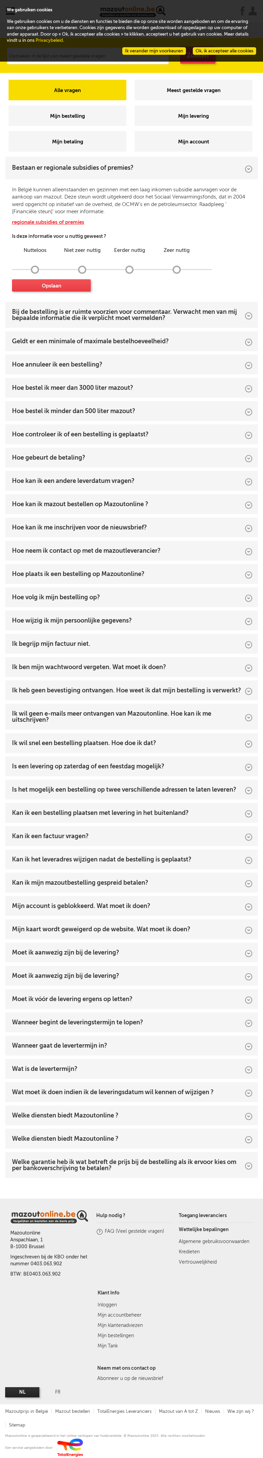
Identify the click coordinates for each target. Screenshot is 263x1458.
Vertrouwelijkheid (198, 1262)
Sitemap (17, 1425)
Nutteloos (35, 250)
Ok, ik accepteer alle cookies (224, 50)
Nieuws (212, 1411)
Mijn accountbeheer (119, 1315)
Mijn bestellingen (116, 1336)
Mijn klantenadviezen (120, 1325)
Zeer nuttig (177, 250)
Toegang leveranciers (203, 1215)
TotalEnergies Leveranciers (124, 1411)
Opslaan (51, 286)
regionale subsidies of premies (48, 222)
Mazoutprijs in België (26, 1411)
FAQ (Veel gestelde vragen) (134, 1231)
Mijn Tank (108, 1346)
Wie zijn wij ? (240, 1411)
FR (58, 1392)
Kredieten (189, 1252)
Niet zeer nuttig (82, 250)
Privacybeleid (49, 40)
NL (22, 1392)
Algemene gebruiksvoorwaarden (214, 1241)
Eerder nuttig (129, 250)
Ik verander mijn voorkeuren (154, 50)
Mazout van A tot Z (178, 1411)
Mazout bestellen (72, 1411)
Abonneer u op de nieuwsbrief (130, 1378)
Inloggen (107, 1305)
